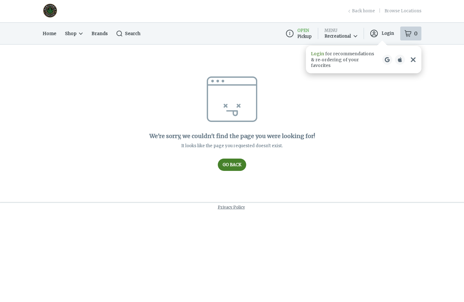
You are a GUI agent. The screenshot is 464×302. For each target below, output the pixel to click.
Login (388, 33)
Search (132, 33)
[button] (363, 59)
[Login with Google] (387, 60)
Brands (100, 33)
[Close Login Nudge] (413, 60)
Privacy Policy (231, 207)
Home (49, 33)
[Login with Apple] (400, 60)
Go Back (232, 164)
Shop (70, 33)
